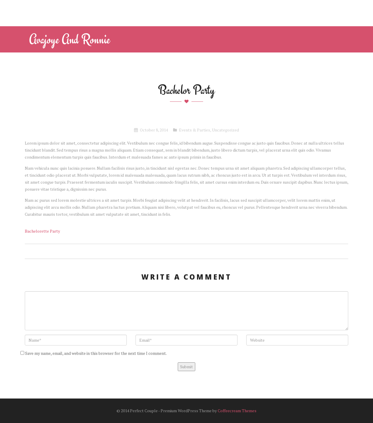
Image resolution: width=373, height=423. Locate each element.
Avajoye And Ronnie (69, 39)
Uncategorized (225, 130)
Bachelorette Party (42, 231)
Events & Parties (194, 130)
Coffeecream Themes (237, 410)
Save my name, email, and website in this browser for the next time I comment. (96, 353)
